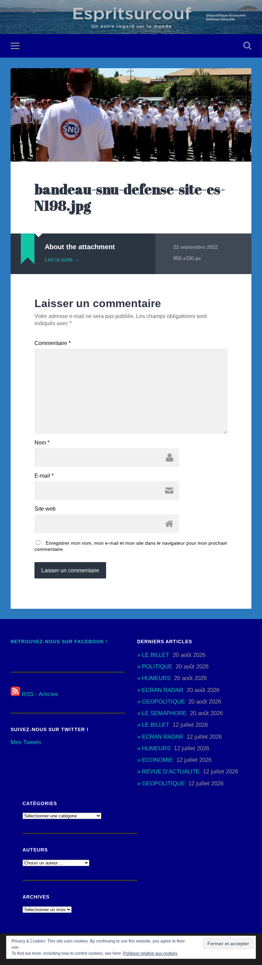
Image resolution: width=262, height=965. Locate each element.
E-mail (44, 476)
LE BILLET (155, 655)
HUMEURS (156, 678)
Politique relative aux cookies (150, 953)
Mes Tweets (26, 742)
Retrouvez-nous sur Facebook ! (59, 641)
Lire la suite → (62, 259)
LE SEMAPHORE (164, 713)
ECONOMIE (157, 760)
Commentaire (52, 343)
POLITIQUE (157, 666)
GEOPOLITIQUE (163, 701)
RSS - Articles (39, 694)
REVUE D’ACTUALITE (171, 771)
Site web (45, 509)
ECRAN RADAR (162, 690)
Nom (41, 443)
